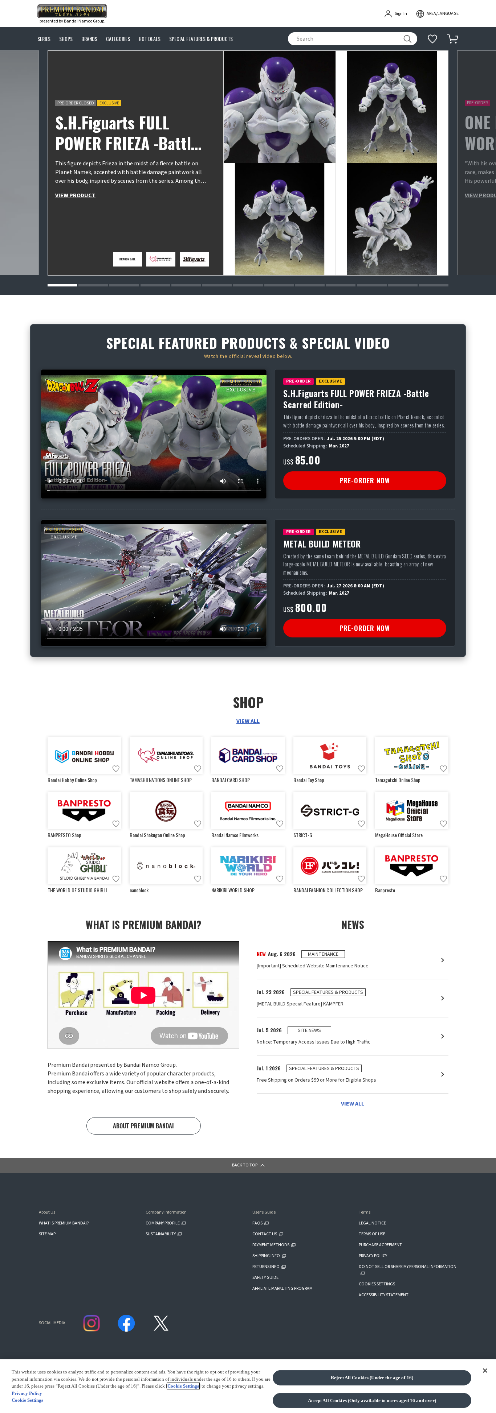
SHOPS (66, 39)
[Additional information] (432, 39)
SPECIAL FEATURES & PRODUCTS (201, 39)
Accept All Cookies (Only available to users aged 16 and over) (372, 1400)
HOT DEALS (149, 39)
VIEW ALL (248, 721)
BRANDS (89, 39)
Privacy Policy (27, 1393)
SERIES (43, 39)
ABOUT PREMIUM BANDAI (143, 1125)
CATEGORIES (118, 39)
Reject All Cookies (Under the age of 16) (372, 1377)
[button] (62, 285)
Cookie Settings (183, 1386)
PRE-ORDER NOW (365, 480)
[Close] (485, 1371)
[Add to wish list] (116, 769)
